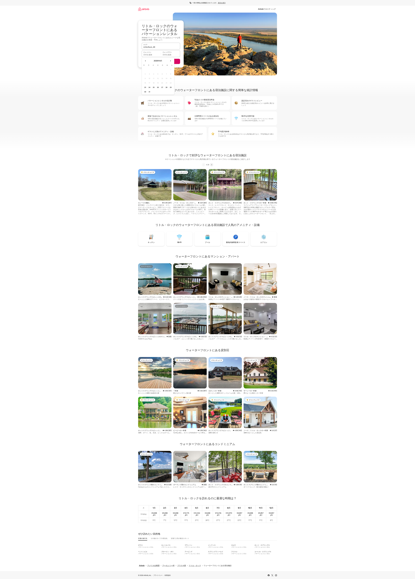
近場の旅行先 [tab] (142, 538)
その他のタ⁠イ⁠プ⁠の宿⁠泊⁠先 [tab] (159, 538)
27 (162, 87)
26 (158, 87)
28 (166, 87)
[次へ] (211, 164)
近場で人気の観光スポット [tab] (180, 538)
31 (149, 92)
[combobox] (160, 47)
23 (145, 87)
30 (145, 92)
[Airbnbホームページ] (143, 9)
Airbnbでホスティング (267, 9)
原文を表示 (222, 3)
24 (149, 87)
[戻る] (203, 164)
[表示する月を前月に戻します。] (145, 60)
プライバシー (158, 575)
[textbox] (151, 54)
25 (153, 87)
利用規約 (168, 575)
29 (171, 87)
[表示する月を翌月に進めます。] (170, 60)
